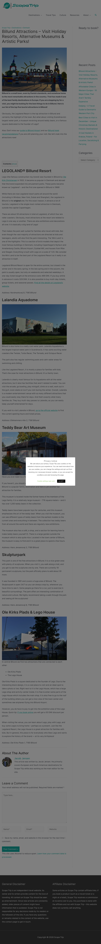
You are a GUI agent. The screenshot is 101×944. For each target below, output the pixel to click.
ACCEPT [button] (61, 481)
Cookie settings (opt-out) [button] (46, 481)
